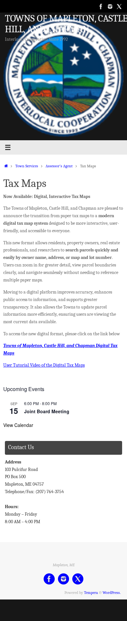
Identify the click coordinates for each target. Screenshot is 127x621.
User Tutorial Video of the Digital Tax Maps (44, 365)
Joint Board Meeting (46, 411)
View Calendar (18, 425)
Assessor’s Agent (59, 166)
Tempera (91, 592)
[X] (119, 6)
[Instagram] (110, 6)
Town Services (26, 166)
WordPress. (111, 592)
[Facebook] (101, 6)
